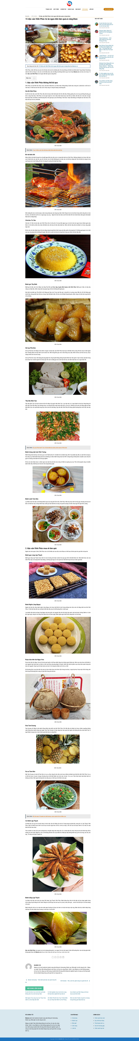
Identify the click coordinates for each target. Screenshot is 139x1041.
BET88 (85, 1039)
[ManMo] (69, 3)
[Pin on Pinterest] (60, 957)
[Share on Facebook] (53, 957)
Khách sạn (74, 1020)
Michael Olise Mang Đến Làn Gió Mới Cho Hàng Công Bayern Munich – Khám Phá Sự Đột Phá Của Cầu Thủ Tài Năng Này (106, 65)
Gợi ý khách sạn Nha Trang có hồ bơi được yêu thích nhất (105, 82)
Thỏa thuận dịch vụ (99, 1023)
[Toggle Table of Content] (33, 78)
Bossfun (81, 1039)
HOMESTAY (63, 9)
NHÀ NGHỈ (78, 9)
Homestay (74, 1018)
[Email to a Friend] (58, 957)
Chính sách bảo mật (100, 1018)
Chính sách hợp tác (99, 1028)
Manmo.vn (75, 66)
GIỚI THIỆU (56, 9)
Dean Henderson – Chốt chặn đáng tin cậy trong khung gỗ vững (105, 39)
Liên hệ (74, 1028)
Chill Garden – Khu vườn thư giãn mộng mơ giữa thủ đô (74, 981)
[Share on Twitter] (55, 957)
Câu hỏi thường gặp (99, 1025)
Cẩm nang (74, 1025)
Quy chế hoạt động (99, 1020)
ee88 (88, 1039)
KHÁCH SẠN (71, 9)
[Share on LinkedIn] (63, 957)
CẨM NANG (85, 9)
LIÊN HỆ (91, 9)
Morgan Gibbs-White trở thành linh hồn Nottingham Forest (105, 32)
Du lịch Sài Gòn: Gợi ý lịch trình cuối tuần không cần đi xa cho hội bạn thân (106, 24)
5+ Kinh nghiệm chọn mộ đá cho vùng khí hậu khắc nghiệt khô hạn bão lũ (106, 75)
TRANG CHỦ (49, 9)
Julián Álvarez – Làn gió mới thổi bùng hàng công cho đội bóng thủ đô (106, 57)
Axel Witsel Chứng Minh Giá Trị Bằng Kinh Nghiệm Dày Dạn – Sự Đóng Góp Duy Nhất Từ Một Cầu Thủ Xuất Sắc (106, 48)
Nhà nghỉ (74, 1023)
